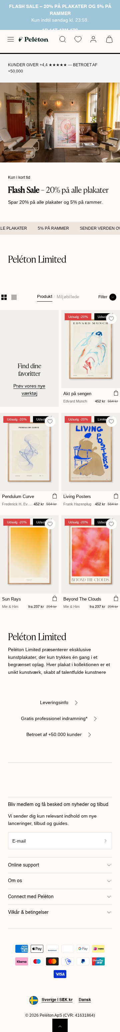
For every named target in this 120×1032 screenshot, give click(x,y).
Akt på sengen (77, 393)
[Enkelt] (14, 297)
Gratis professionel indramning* (54, 718)
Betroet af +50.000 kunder (54, 734)
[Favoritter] (78, 39)
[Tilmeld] (105, 840)
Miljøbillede (68, 296)
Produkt (45, 297)
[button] (11, 39)
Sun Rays (11, 599)
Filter (102, 297)
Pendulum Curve (18, 496)
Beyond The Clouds (82, 599)
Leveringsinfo (54, 702)
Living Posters (77, 496)
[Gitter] (4, 297)
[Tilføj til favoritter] (111, 319)
